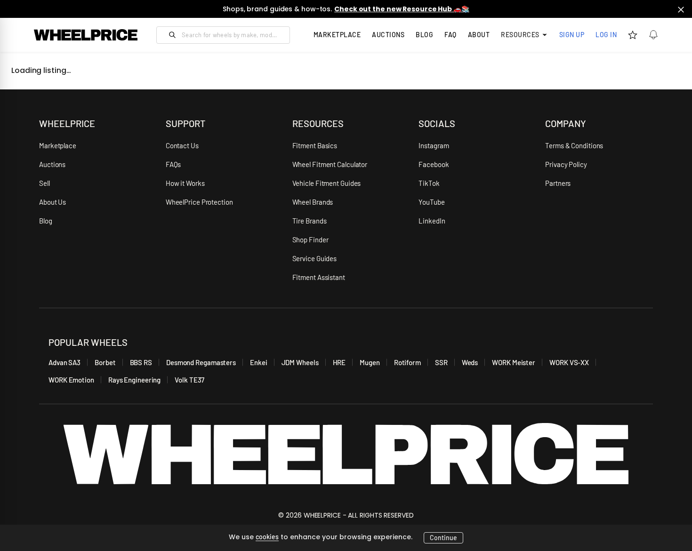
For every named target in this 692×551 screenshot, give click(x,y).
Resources (520, 35)
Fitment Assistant (318, 277)
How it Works (185, 183)
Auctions (52, 164)
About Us (52, 202)
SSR (441, 362)
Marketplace (57, 145)
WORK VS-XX (569, 362)
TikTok (428, 183)
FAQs (173, 164)
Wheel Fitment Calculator (330, 164)
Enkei (258, 362)
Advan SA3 (64, 362)
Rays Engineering (134, 379)
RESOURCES (318, 123)
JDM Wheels (300, 362)
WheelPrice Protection (199, 202)
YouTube (431, 202)
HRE (339, 362)
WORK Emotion (71, 379)
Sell (44, 183)
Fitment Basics (315, 145)
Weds (470, 362)
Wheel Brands (312, 202)
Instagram (433, 145)
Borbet (105, 362)
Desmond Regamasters (201, 362)
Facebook (433, 164)
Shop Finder (310, 239)
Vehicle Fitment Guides (326, 183)
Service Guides (314, 258)
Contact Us (182, 145)
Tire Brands (309, 220)
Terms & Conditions (574, 145)
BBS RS (141, 362)
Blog (424, 35)
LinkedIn (431, 220)
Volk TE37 (189, 379)
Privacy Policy (566, 164)
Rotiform (407, 362)
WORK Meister (513, 362)
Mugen (370, 362)
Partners (558, 183)
